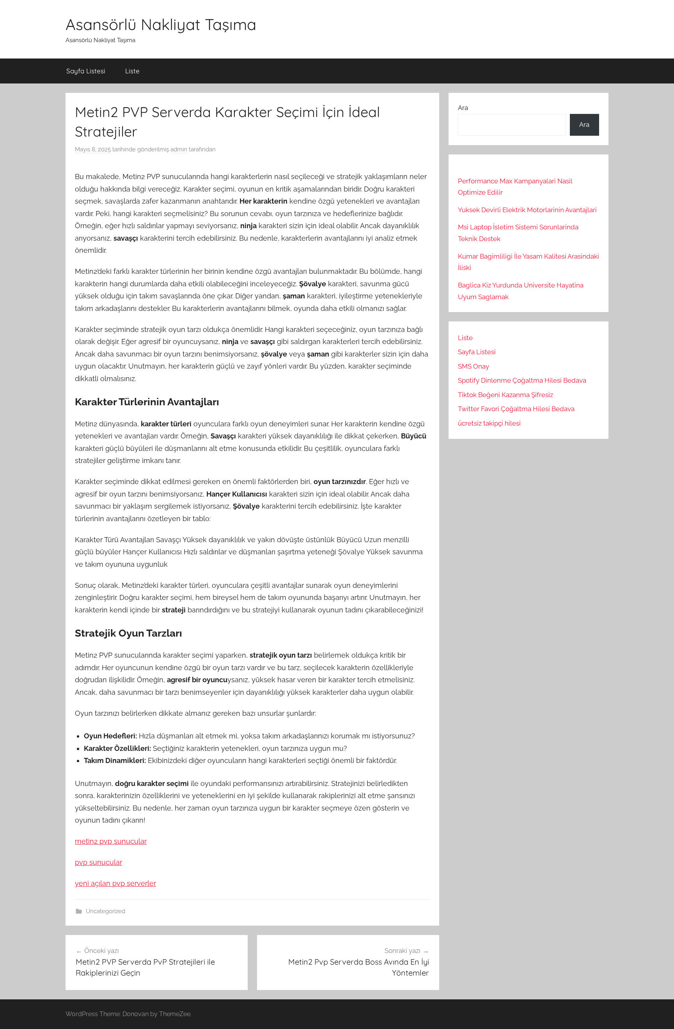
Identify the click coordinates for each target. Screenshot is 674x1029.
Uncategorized (105, 911)
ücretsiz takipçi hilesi (489, 423)
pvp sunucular (98, 862)
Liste (132, 71)
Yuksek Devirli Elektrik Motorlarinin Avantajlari (527, 210)
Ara (463, 108)
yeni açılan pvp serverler (115, 883)
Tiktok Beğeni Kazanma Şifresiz (505, 395)
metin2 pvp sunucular (111, 841)
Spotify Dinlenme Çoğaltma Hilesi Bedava (522, 380)
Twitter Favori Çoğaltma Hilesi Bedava (516, 409)
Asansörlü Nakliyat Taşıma (161, 24)
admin (178, 149)
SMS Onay (473, 366)
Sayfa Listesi (85, 71)
